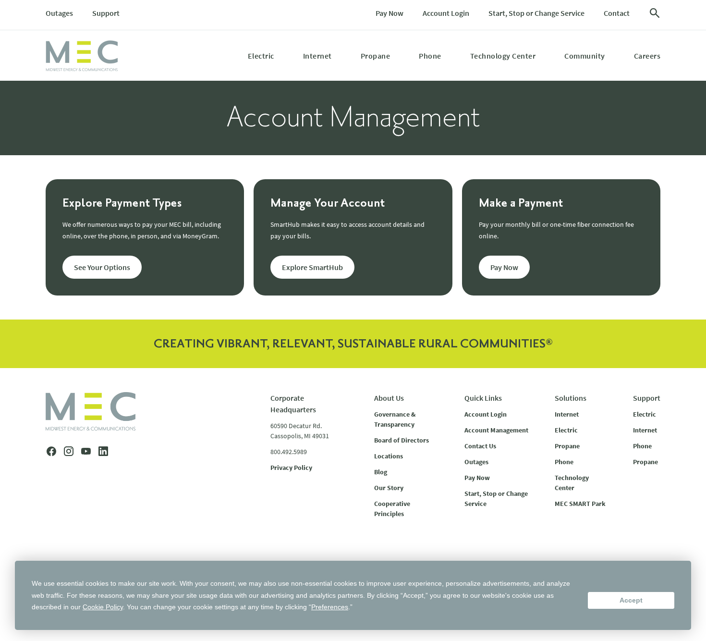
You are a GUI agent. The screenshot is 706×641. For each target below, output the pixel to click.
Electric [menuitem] (261, 56)
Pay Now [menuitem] (389, 13)
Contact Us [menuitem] (480, 446)
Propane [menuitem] (375, 56)
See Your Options (102, 267)
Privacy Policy (291, 467)
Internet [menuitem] (317, 56)
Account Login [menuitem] (446, 13)
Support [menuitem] (106, 13)
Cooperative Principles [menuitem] (392, 508)
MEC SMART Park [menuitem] (580, 503)
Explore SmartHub (312, 267)
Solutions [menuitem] (570, 398)
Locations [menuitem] (388, 456)
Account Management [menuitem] (496, 430)
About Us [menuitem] (389, 398)
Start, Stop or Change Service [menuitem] (536, 13)
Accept (631, 600)
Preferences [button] (329, 607)
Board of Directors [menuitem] (401, 440)
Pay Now (504, 267)
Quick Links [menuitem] (483, 398)
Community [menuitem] (584, 56)
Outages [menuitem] (59, 13)
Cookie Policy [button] (103, 607)
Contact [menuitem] (617, 13)
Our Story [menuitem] (388, 487)
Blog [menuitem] (380, 472)
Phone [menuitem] (430, 56)
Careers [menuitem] (647, 56)
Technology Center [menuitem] (503, 56)
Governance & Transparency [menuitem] (394, 419)
